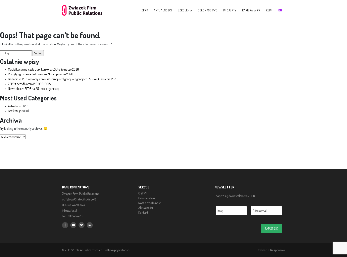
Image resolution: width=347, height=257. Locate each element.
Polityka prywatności (117, 250)
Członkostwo (146, 198)
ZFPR (145, 10)
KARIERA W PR (251, 10)
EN (280, 10)
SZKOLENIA (185, 10)
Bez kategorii (16, 111)
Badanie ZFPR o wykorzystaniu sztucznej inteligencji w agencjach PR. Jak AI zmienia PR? (61, 79)
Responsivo (277, 250)
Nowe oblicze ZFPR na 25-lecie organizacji (33, 89)
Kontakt (143, 212)
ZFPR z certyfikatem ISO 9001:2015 (29, 84)
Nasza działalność (149, 203)
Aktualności (15, 106)
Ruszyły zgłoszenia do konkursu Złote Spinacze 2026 (40, 74)
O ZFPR (143, 193)
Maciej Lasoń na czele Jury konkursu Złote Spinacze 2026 (43, 69)
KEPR (269, 10)
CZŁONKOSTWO (207, 10)
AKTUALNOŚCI (163, 10)
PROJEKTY (229, 10)
